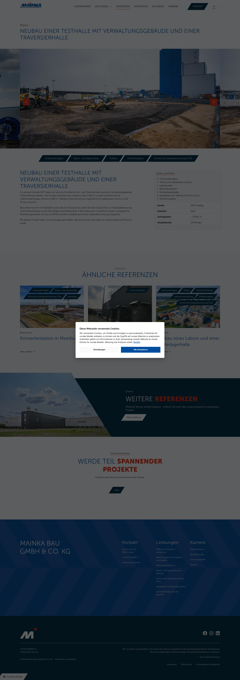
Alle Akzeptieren (141, 349)
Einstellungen (99, 349)
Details (136, 342)
